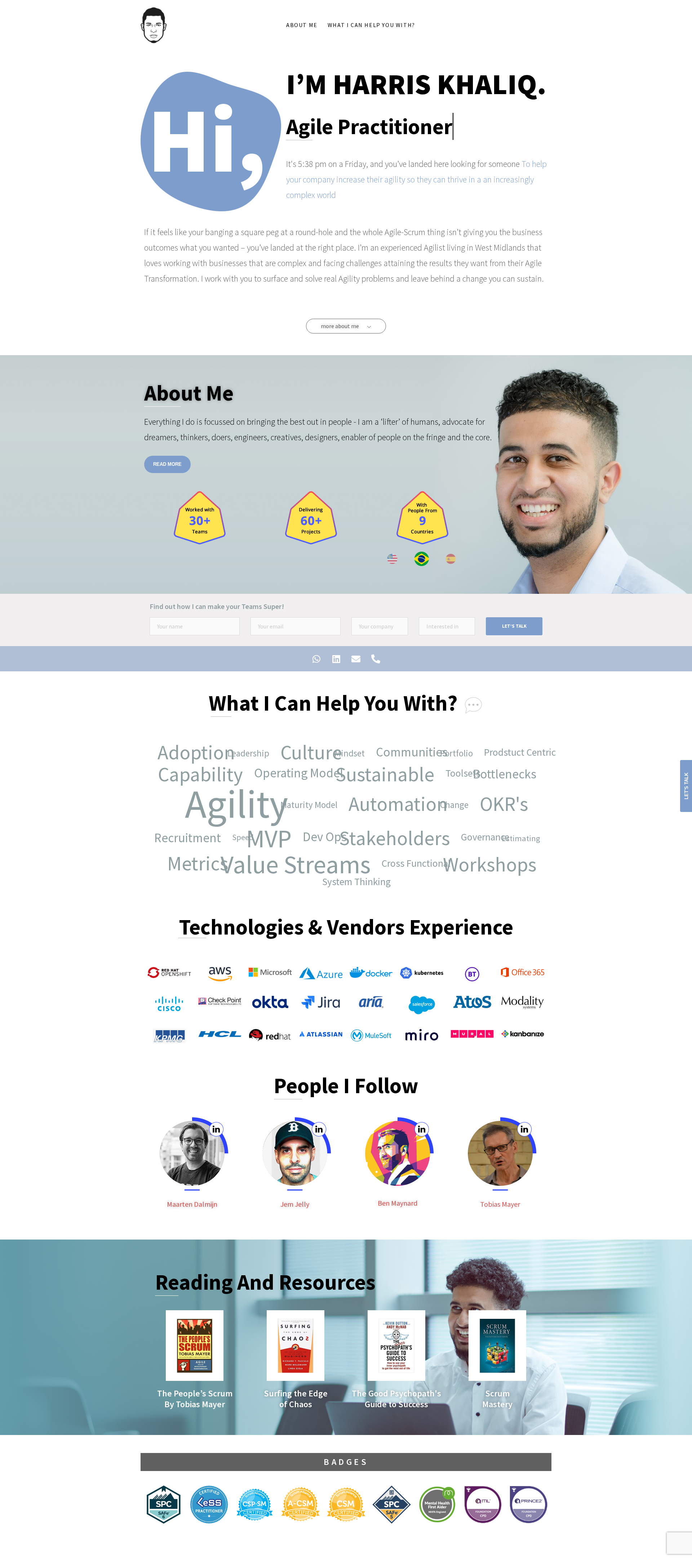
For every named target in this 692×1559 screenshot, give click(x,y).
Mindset (355, 759)
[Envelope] (356, 659)
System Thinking (348, 881)
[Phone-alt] (376, 659)
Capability (205, 779)
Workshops (494, 869)
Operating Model (290, 773)
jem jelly (294, 1204)
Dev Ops (316, 837)
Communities (403, 752)
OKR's (496, 804)
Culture (303, 752)
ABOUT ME (302, 24)
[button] (346, 326)
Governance (477, 837)
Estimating (526, 843)
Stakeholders (399, 843)
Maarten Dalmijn (192, 1204)
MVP (274, 843)
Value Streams (301, 869)
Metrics (189, 863)
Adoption (188, 752)
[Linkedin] (336, 659)
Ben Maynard (397, 1202)
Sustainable (390, 779)
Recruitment (192, 843)
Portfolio (461, 759)
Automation (390, 804)
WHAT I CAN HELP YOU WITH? (371, 24)
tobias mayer (500, 1204)
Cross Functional (408, 863)
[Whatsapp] (316, 659)
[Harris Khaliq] (154, 24)
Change (459, 810)
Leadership (253, 759)
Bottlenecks (509, 779)
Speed (234, 837)
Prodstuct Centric (511, 752)
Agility (228, 803)
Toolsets (455, 773)
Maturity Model (313, 810)
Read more (167, 464)
